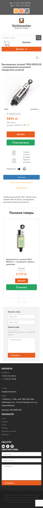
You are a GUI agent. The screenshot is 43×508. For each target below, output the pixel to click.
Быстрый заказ (22, 143)
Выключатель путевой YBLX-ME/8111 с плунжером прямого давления (20, 261)
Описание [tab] (21, 177)
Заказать (21, 134)
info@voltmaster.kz (9, 391)
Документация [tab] (21, 188)
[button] (37, 76)
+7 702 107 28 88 (21, 5)
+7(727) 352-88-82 (9, 376)
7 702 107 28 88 (10, 379)
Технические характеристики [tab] (21, 182)
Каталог (20, 49)
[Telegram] (18, 169)
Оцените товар (13, 327)
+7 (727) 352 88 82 (21, 3)
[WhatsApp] (24, 169)
